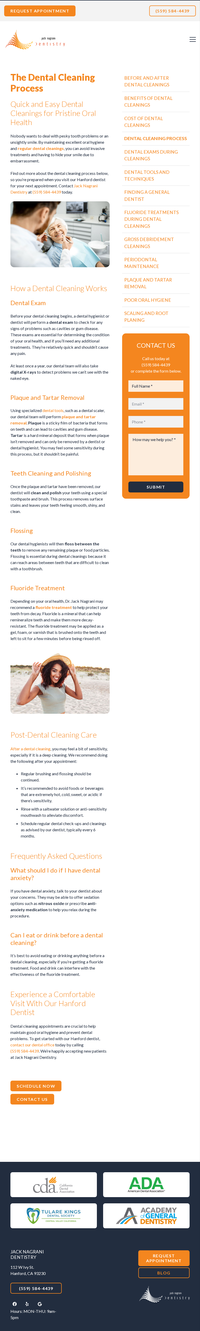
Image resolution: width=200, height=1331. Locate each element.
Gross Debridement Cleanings (149, 243)
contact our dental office (32, 1044)
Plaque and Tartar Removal (148, 283)
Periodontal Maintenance (141, 263)
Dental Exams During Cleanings (151, 155)
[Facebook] (14, 1304)
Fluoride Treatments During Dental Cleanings (151, 219)
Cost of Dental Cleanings (143, 122)
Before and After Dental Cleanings (146, 81)
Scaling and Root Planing (146, 317)
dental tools (53, 410)
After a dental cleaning (30, 748)
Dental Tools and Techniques (147, 175)
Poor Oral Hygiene (147, 300)
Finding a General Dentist (147, 195)
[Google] (39, 1304)
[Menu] (192, 39)
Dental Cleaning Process (155, 138)
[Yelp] (27, 1304)
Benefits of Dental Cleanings (148, 101)
